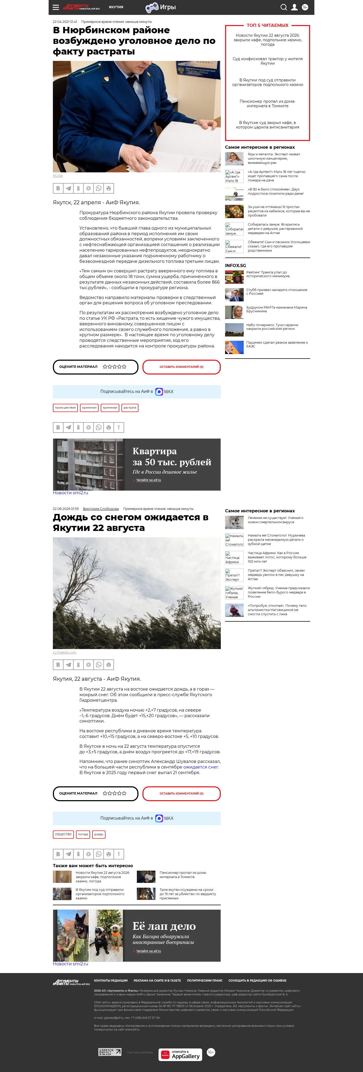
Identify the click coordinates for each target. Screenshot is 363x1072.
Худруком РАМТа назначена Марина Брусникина (276, 309)
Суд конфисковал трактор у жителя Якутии (268, 61)
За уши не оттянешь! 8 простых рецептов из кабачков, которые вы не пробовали (279, 211)
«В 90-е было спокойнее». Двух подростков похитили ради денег (276, 191)
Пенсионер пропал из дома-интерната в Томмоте (268, 103)
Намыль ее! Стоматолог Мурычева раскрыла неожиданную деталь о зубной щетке (276, 539)
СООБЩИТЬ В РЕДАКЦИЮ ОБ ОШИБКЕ (257, 980)
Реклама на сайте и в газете (157, 980)
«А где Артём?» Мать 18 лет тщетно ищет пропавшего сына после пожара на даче (277, 176)
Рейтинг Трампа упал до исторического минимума (268, 274)
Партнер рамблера (140, 1052)
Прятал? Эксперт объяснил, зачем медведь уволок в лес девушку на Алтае (276, 574)
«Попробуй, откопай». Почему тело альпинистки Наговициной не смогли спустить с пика (277, 610)
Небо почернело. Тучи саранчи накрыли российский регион (272, 327)
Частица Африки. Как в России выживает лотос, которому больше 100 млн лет (277, 557)
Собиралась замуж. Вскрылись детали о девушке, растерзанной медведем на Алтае (275, 228)
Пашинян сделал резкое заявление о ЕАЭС (277, 344)
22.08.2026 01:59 (66, 509)
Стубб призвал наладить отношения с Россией (276, 292)
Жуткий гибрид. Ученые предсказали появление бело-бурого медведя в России (279, 592)
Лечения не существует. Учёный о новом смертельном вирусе (275, 520)
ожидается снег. (201, 767)
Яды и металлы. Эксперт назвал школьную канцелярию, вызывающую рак (274, 158)
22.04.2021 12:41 (65, 22)
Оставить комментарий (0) (182, 367)
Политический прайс (204, 980)
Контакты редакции (111, 980)
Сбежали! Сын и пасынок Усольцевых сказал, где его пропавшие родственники (279, 246)
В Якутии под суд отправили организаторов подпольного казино (267, 82)
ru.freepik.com (65, 652)
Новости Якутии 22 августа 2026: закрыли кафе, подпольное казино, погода (268, 40)
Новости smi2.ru (70, 492)
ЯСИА (58, 176)
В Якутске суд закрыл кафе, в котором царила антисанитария (267, 125)
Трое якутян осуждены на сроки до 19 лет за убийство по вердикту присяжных (188, 894)
